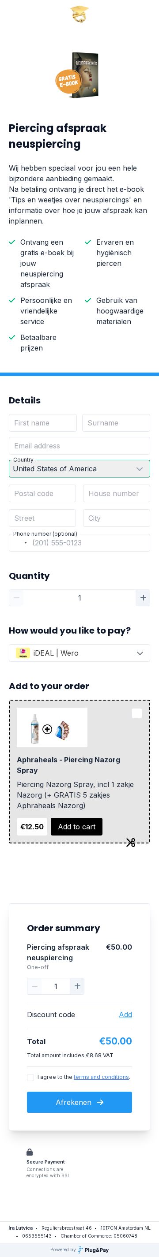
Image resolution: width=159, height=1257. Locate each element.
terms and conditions (101, 1077)
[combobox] (19, 542)
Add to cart (76, 826)
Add (125, 1014)
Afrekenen (75, 1102)
